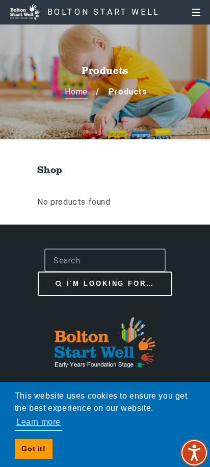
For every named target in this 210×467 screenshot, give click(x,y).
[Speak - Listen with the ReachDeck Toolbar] (194, 452)
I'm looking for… (110, 283)
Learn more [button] (38, 421)
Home (76, 91)
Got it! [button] (33, 449)
